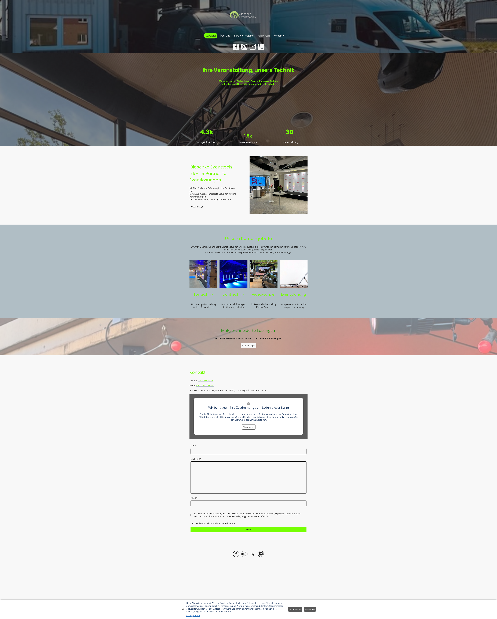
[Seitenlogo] (248, 15)
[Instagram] (244, 47)
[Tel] (261, 47)
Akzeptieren (248, 427)
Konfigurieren (193, 615)
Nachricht (196, 459)
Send (248, 529)
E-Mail (194, 498)
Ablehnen (310, 609)
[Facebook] (236, 47)
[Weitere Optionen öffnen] (289, 35)
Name (194, 445)
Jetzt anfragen (197, 206)
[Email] (253, 47)
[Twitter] (253, 554)
